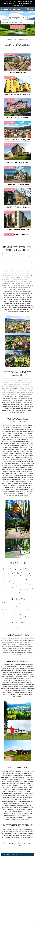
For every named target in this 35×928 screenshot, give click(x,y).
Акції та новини (8, 3)
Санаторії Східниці (9, 854)
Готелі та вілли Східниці (23, 844)
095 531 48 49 (26, 1)
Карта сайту (22, 3)
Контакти (28, 3)
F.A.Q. (17, 3)
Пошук (17, 27)
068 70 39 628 (11, 1)
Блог (14, 3)
